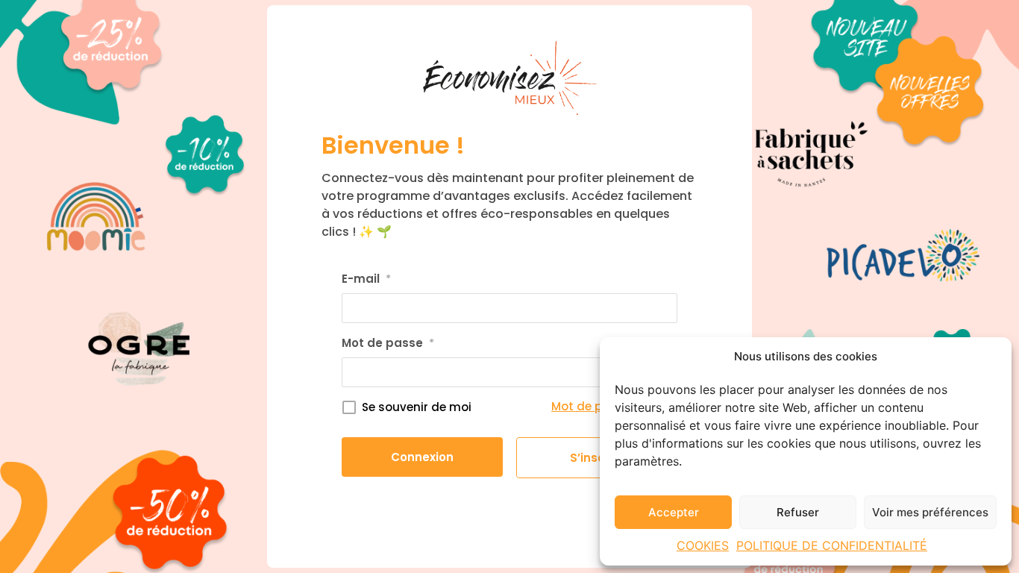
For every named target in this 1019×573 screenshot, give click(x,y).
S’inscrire (597, 458)
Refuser (798, 512)
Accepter (673, 512)
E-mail (366, 278)
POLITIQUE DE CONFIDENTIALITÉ (831, 545)
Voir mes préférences (930, 512)
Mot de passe (388, 343)
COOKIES (703, 545)
